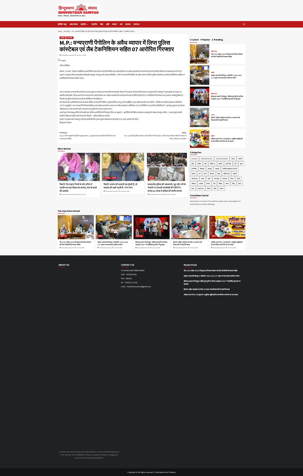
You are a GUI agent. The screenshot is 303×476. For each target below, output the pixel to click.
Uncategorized (222, 159)
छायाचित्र (194, 169)
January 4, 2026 (125, 191)
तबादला (193, 173)
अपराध (128, 24)
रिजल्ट (208, 183)
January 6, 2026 (81, 195)
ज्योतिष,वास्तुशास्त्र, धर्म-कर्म (229, 169)
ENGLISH (194, 159)
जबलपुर (63, 38)
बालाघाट (212, 173)
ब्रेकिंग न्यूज (62, 24)
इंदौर (193, 164)
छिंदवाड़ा (202, 169)
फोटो (205, 173)
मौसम (232, 178)
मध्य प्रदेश (69, 38)
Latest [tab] (195, 39)
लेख (214, 183)
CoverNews (159, 472)
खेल (101, 24)
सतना (239, 183)
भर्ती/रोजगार (195, 178)
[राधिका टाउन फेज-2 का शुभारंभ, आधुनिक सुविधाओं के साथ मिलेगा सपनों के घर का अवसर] (199, 138)
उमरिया (199, 164)
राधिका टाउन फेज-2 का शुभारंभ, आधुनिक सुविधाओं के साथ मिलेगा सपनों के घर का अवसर (227, 140)
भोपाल (202, 178)
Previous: (88, 135)
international (206, 159)
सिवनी (114, 178)
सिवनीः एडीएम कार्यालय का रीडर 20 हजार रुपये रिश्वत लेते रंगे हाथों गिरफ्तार (225, 118)
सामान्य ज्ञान (201, 188)
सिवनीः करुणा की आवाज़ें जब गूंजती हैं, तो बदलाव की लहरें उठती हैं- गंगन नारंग (120, 186)
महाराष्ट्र (225, 178)
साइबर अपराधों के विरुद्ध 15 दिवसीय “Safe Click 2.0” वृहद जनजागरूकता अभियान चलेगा (226, 76)
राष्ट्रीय (94, 24)
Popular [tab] (205, 39)
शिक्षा (233, 183)
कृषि (107, 24)
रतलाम (238, 178)
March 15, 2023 (81, 55)
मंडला (209, 178)
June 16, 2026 (80, 248)
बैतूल (219, 173)
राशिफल (194, 183)
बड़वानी (235, 173)
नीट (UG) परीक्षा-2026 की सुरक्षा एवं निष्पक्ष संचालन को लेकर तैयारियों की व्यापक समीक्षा (227, 55)
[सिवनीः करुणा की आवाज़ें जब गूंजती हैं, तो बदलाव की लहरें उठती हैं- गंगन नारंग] (123, 167)
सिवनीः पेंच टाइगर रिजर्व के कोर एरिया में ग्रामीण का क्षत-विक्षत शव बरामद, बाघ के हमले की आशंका (78, 188)
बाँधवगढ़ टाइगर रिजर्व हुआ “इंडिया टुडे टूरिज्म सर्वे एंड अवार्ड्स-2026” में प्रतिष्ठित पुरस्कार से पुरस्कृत (227, 97)
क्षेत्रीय (83, 24)
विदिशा (220, 183)
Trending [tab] (218, 39)
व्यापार (114, 24)
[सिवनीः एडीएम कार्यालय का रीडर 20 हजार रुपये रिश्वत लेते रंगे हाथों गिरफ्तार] (199, 117)
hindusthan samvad (68, 55)
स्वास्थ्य (136, 24)
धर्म (121, 24)
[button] (243, 24)
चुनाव (241, 164)
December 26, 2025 (169, 195)
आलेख (240, 159)
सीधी (215, 188)
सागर (193, 188)
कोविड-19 (212, 164)
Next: (155, 135)
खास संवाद (74, 24)
